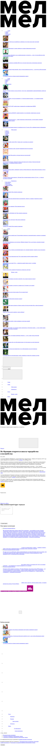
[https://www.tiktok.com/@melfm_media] (12, 682)
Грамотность (13, 180)
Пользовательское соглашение (9, 735)
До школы (7, 79)
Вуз (6, 83)
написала (2, 481)
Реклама (12, 718)
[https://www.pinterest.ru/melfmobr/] (12, 691)
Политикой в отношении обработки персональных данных (23, 742)
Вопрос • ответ (14, 272)
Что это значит (8, 184)
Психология (7, 34)
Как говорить (8, 182)
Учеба (9, 78)
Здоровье (7, 35)
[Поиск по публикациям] (12, 362)
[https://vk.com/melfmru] (12, 672)
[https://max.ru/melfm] (12, 710)
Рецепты (7, 135)
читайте (14, 477)
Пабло (9, 726)
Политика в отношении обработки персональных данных (16, 737)
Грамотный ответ (9, 185)
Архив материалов (19, 730)
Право (6, 32)
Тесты (9, 228)
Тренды (7, 130)
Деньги (6, 31)
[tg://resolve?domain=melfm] (12, 653)
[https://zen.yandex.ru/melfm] (12, 663)
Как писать (7, 183)
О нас (9, 714)
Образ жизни (14, 129)
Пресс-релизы (15, 721)
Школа (6, 80)
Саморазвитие (8, 84)
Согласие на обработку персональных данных (13, 736)
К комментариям (4, 523)
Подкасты (12, 723)
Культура (7, 133)
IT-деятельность (17, 728)
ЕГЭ (6, 81)
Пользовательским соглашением (26, 741)
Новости (2, 448)
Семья (9, 30)
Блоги (9, 314)
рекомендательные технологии (25, 739)
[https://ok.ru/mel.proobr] (12, 701)
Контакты (12, 716)
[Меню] (12, 374)
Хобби (6, 134)
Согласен (2, 744)
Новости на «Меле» (4, 503)
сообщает (21, 459)
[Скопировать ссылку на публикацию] (28, 443)
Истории (7, 131)
